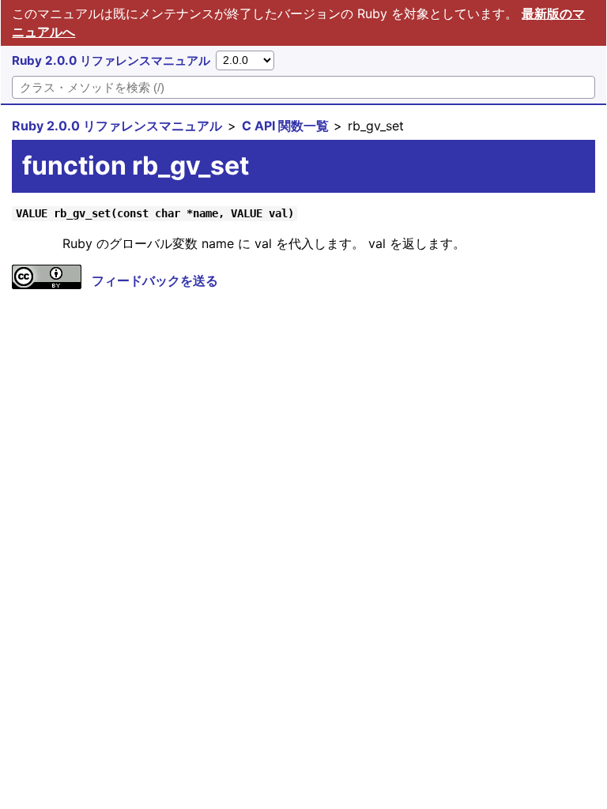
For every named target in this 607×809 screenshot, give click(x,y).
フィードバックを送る (155, 280)
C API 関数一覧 (285, 126)
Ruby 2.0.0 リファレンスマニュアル (111, 60)
